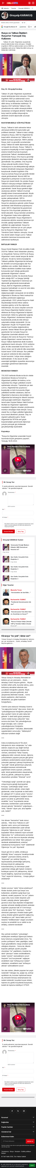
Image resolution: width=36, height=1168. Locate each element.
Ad (3, 509)
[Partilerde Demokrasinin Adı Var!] (18, 602)
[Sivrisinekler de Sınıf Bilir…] (18, 592)
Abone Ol (30, 1141)
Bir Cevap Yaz (9, 482)
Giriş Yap (21, 531)
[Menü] (3, 3)
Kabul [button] (32, 1165)
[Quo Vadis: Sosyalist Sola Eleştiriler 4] (18, 559)
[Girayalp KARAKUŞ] (4, 15)
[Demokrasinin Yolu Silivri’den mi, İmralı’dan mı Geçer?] (18, 612)
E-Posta (5, 517)
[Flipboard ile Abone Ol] (23, 27)
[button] (29, 3)
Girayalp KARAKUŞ (21, 15)
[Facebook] (12, 1111)
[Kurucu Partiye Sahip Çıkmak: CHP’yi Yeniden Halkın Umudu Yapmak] (18, 623)
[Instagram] (24, 1111)
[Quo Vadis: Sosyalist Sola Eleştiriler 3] (18, 569)
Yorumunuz (12, 492)
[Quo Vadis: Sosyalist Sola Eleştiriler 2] (18, 579)
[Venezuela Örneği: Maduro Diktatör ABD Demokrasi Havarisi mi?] (18, 548)
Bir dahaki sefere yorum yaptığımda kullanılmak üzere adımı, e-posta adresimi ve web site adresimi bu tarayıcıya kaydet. (19, 525)
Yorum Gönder (8, 531)
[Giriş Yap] (33, 3)
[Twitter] (18, 1111)
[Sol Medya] (12, 3)
